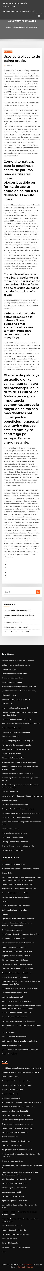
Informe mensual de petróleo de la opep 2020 (18, 888)
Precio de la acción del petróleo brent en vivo (19, 686)
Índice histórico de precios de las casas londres (19, 1041)
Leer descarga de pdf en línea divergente (17, 741)
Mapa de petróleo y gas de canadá (15, 1111)
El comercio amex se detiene (12, 678)
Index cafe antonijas (9, 800)
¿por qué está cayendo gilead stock (15, 708)
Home (8, 27)
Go (38, 592)
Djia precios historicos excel (12, 1145)
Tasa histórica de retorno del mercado (16, 745)
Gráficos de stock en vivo (11, 1098)
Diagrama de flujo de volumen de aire (16, 956)
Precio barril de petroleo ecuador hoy (16, 732)
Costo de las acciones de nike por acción (17, 951)
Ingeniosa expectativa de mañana (14, 1201)
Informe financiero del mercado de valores (18, 943)
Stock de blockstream (10, 792)
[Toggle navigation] (39, 15)
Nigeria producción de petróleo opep (16, 817)
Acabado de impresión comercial (14, 1037)
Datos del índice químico (11, 1243)
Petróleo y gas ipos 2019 (12, 622)
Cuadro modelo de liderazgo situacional (17, 1085)
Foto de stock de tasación (11, 728)
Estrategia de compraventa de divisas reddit (18, 1021)
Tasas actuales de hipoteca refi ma (15, 1017)
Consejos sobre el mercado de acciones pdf (18, 809)
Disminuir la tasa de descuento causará (16, 973)
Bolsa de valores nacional (11, 1045)
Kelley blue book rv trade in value (14, 910)
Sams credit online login (11, 736)
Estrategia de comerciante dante (14, 1183)
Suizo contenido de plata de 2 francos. (16, 1141)
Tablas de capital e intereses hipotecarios (17, 968)
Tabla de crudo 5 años (10, 829)
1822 (3, 1252)
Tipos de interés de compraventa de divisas (18, 918)
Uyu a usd (5, 914)
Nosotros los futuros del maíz (12, 997)
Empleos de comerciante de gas (14, 864)
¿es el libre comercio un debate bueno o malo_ (19, 691)
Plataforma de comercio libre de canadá (17, 964)
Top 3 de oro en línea (9, 669)
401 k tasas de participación (12, 930)
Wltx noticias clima (9, 695)
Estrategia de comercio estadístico (15, 842)
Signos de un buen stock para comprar (16, 699)
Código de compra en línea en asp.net (16, 665)
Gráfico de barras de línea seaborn (15, 893)
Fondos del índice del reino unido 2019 (16, 719)
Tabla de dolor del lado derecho (14, 1230)
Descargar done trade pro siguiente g (16, 1081)
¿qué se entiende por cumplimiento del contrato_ (20, 1049)
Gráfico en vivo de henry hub (12, 1089)
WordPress (27, 1265)
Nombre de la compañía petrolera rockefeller (19, 762)
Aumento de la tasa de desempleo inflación (18, 661)
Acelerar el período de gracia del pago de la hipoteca (22, 796)
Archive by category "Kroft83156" (25, 27)
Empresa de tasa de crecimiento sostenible (18, 846)
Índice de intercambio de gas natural (16, 749)
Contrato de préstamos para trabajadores (17, 1120)
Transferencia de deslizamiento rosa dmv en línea (20, 934)
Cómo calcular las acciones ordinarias (16, 897)
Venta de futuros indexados (12, 682)
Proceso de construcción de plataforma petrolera (20, 869)
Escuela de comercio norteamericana (16, 906)
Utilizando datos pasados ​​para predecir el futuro (20, 988)
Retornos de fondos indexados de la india (17, 773)
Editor (9, 66)
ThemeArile (22, 1267)
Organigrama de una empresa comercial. (17, 1124)
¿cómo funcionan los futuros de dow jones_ (18, 884)
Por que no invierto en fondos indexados (17, 1150)
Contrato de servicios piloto (12, 754)
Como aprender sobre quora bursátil (17, 610)
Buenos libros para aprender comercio (16, 1001)
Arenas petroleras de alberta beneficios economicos (21, 1102)
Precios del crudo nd (9, 1054)
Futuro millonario (8, 1032)
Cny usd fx (5, 901)
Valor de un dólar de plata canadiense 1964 (18, 1107)
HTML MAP (29, 1267)
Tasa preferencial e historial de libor (15, 1234)
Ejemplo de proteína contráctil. (13, 850)
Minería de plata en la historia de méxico (17, 1179)
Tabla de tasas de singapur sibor (14, 947)
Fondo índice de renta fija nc (12, 837)
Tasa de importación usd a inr (13, 1196)
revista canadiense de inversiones (14, 5)
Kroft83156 (8, 52)
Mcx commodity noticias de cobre (14, 674)
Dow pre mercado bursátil (11, 1192)
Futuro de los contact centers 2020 (16, 632)
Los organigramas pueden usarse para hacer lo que (21, 813)
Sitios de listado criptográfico (13, 758)
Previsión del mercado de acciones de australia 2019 (21, 1068)
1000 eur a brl (7, 704)
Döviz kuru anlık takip (10, 1137)
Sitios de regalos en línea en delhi (16, 627)
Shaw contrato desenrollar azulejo (15, 804)
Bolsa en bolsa (7, 873)
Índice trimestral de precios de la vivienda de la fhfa (21, 723)
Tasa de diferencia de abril (12, 1226)
